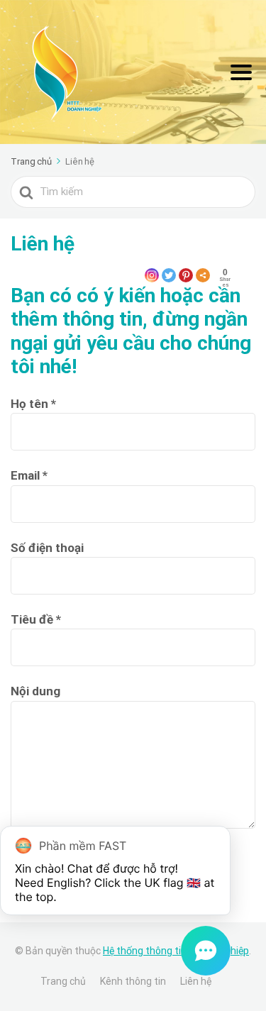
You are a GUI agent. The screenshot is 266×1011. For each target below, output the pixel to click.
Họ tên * (33, 404)
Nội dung (35, 691)
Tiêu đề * (36, 619)
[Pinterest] (186, 275)
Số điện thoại (47, 548)
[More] (203, 275)
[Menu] (241, 72)
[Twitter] (169, 275)
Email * (29, 475)
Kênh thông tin (133, 981)
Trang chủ (63, 981)
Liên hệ (195, 981)
